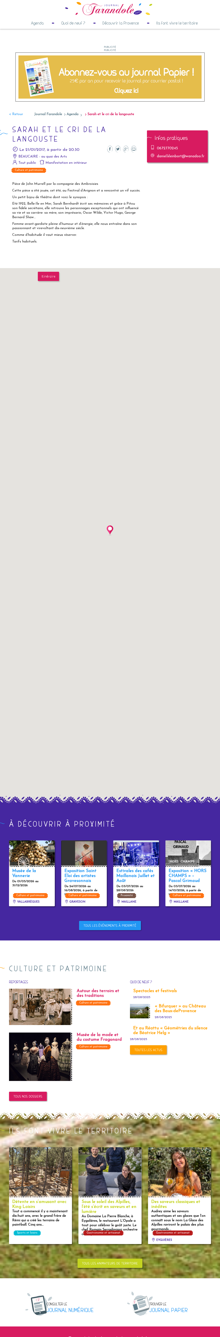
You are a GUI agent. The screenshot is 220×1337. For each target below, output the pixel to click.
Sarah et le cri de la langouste (110, 114)
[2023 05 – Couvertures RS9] (110, 77)
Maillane (128, 901)
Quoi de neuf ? (73, 23)
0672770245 (167, 148)
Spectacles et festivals (155, 991)
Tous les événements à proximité (110, 925)
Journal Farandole (48, 114)
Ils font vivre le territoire (177, 23)
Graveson (77, 901)
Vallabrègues (28, 901)
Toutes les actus (148, 1050)
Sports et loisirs (27, 1232)
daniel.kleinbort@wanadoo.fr (180, 156)
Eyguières (163, 1240)
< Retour (16, 114)
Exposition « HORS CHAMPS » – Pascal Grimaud (187, 876)
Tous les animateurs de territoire (110, 1263)
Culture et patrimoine (29, 170)
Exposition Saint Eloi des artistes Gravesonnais (80, 876)
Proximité (127, 895)
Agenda (37, 23)
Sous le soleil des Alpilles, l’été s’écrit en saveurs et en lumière (109, 1207)
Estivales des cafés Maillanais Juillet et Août (135, 876)
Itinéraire (48, 276)
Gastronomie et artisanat (103, 1232)
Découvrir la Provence (120, 23)
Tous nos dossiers (28, 1096)
